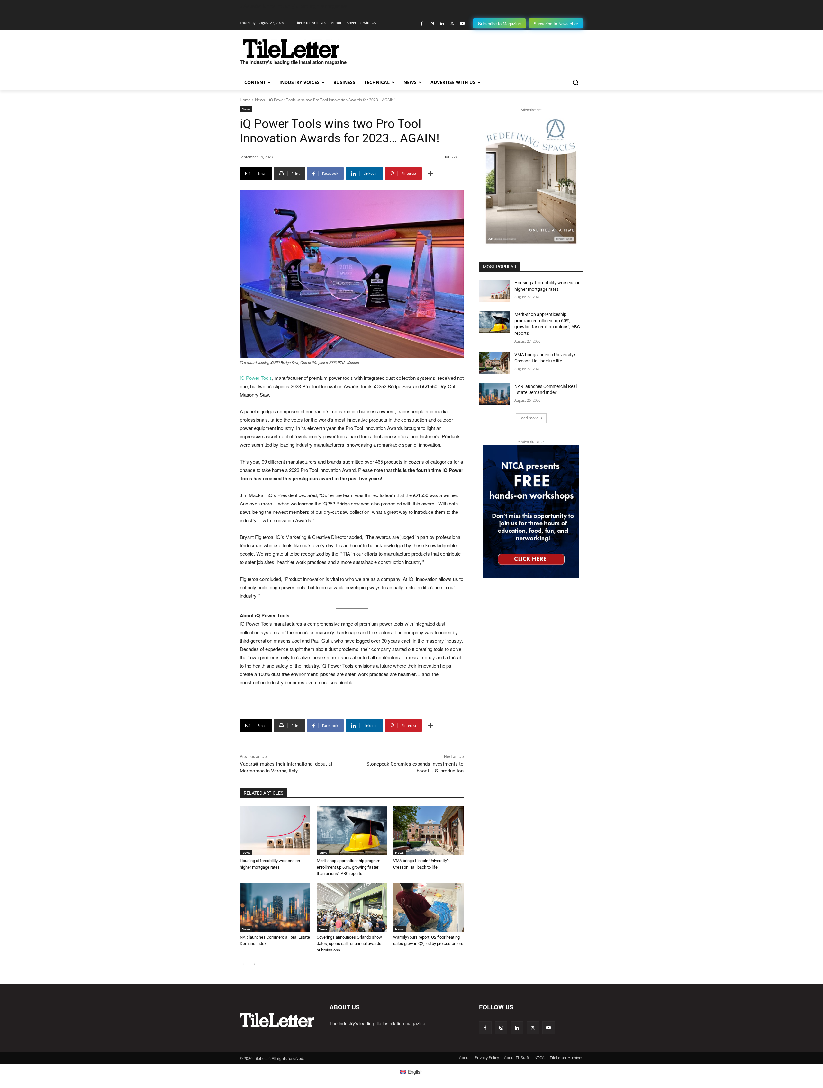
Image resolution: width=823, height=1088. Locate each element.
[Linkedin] (442, 23)
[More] (430, 173)
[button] (575, 82)
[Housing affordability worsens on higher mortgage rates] (275, 830)
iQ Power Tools (256, 377)
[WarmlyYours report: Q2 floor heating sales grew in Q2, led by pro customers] (428, 907)
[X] (452, 23)
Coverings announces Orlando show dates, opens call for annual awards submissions (349, 943)
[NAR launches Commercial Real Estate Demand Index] (275, 907)
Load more (528, 418)
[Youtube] (462, 23)
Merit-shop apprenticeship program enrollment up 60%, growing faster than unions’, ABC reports (348, 867)
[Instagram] (432, 23)
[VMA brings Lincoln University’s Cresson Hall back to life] (428, 830)
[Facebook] (421, 23)
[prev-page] (244, 964)
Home (245, 100)
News (260, 100)
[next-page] (254, 964)
